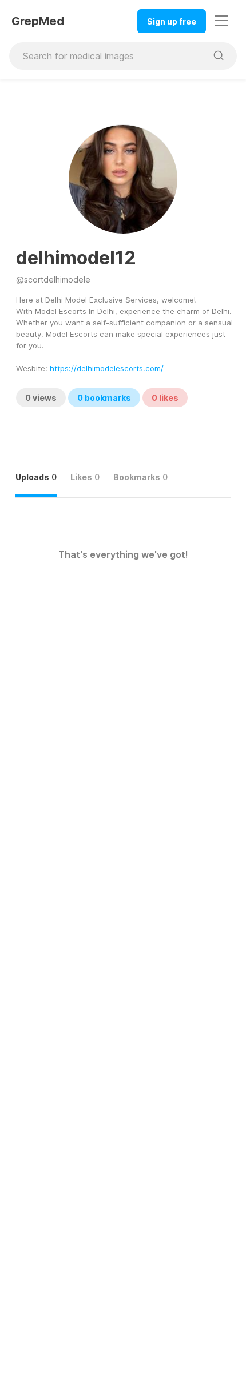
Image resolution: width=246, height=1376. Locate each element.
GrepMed (37, 21)
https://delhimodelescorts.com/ (107, 368)
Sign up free (171, 21)
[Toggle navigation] (221, 20)
